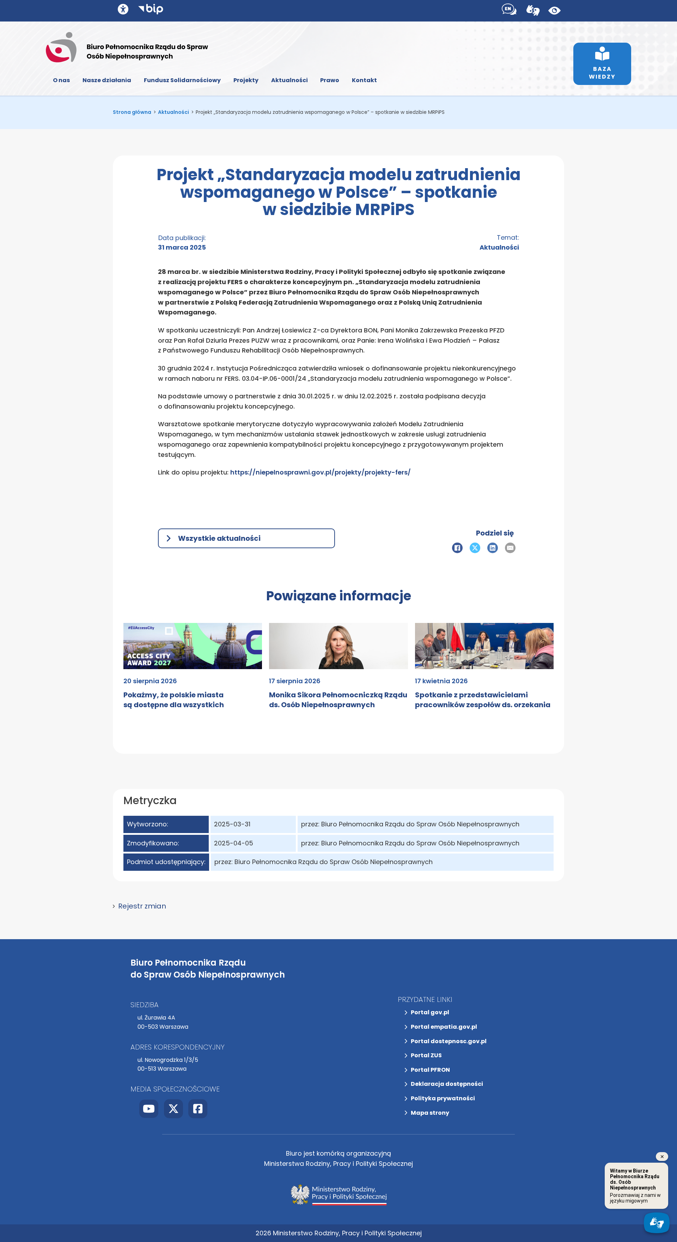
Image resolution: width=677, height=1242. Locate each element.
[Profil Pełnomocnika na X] (173, 1108)
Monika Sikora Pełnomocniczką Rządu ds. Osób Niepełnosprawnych (338, 700)
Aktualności (289, 80)
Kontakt (364, 80)
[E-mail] (510, 548)
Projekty (245, 80)
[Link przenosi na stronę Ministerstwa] (338, 1194)
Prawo (329, 80)
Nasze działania (107, 80)
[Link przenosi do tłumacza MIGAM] (533, 10)
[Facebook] (457, 548)
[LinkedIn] (492, 548)
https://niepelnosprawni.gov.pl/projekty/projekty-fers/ (320, 472)
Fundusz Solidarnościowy (182, 80)
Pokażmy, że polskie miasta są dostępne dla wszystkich (173, 700)
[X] (475, 548)
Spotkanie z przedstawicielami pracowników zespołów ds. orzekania (482, 700)
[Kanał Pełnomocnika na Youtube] (149, 1108)
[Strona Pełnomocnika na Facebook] (197, 1108)
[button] (338, 906)
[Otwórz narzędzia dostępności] (509, 11)
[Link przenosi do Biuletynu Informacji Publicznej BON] (150, 10)
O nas (61, 80)
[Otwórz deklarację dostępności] (123, 9)
